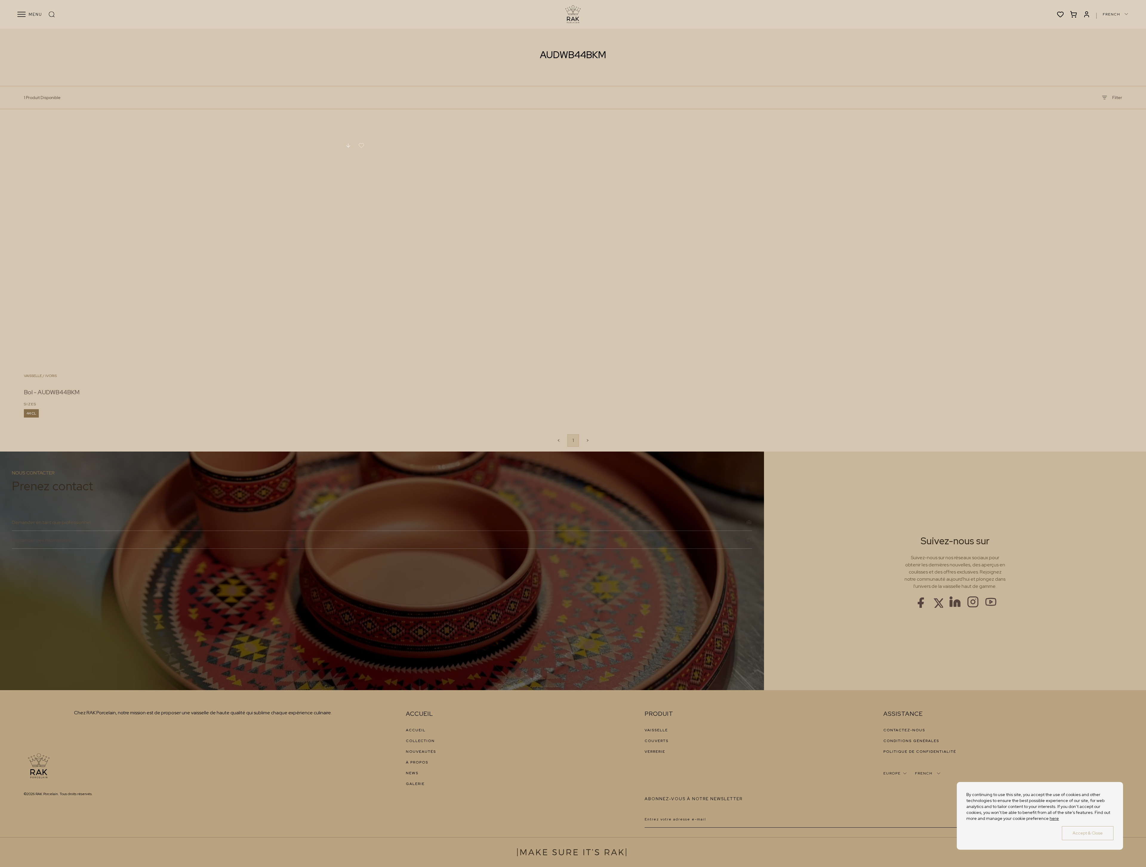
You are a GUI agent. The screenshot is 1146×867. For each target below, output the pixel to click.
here (1054, 818)
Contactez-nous (904, 730)
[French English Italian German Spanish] (1116, 14)
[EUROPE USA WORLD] (895, 773)
